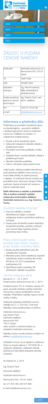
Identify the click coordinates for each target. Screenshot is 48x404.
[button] (46, 7)
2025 (7, 29)
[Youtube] (46, 187)
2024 (7, 35)
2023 (7, 40)
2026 (7, 24)
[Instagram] (46, 182)
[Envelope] (46, 192)
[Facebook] (46, 176)
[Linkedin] (46, 198)
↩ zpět (39, 400)
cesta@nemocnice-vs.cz (31, 112)
